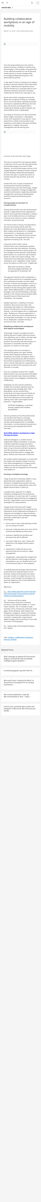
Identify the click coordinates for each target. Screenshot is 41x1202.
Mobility (14, 639)
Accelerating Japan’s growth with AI (18, 670)
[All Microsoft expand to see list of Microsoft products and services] (2, 2)
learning (7, 639)
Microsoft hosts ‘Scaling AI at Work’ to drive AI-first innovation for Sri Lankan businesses (19, 682)
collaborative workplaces (24, 637)
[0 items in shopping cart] (32, 2)
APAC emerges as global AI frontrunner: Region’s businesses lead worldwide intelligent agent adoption (19, 658)
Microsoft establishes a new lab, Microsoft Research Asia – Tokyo (17, 695)
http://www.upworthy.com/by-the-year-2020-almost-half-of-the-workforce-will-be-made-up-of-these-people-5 (20, 593)
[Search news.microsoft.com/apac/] (7, 2)
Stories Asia (6, 7)
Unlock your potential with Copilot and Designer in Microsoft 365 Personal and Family (19, 708)
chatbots (11, 637)
